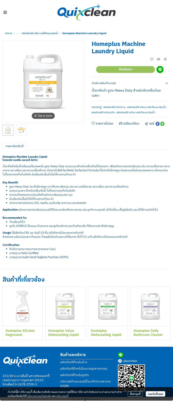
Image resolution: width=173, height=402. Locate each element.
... (17, 33)
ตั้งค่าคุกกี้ (135, 393)
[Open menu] (5, 12)
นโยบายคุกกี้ (62, 395)
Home (8, 33)
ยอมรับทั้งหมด (155, 393)
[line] (120, 355)
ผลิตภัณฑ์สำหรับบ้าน (114, 107)
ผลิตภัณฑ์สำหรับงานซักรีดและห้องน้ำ (40, 33)
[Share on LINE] (162, 124)
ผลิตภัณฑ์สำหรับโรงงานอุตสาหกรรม (83, 368)
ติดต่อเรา (125, 69)
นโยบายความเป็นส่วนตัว (39, 395)
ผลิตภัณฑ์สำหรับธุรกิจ (103, 112)
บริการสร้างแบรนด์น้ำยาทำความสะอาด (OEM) (85, 384)
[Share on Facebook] (158, 124)
